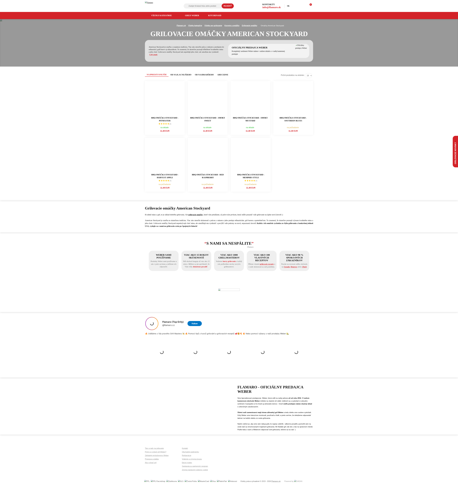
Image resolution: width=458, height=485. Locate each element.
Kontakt (185, 448)
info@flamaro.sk (271, 7)
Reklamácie (186, 455)
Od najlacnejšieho (180, 75)
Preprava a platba (152, 459)
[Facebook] (308, 15)
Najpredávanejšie (157, 75)
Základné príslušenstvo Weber (157, 455)
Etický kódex (187, 463)
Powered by (289, 481)
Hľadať (228, 6)
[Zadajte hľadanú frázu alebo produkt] (209, 5)
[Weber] (229, 299)
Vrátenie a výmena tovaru (192, 459)
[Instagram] (302, 15)
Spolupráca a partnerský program (195, 466)
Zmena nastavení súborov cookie (195, 470)
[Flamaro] (158, 6)
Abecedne (222, 75)
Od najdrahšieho (204, 75)
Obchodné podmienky (190, 452)
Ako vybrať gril (150, 463)
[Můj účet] (299, 6)
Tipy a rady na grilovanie (154, 448)
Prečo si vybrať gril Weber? (155, 452)
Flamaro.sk (276, 481)
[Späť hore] (453, 480)
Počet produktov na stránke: (292, 75)
